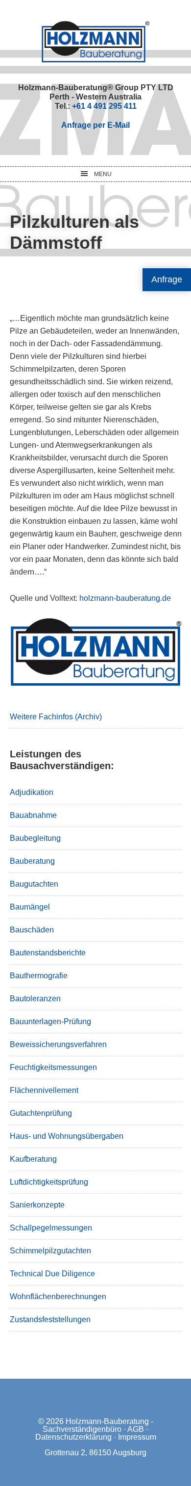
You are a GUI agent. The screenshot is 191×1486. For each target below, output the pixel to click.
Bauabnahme (33, 815)
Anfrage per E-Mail (95, 125)
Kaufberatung (33, 1159)
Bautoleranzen (35, 998)
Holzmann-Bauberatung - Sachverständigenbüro (98, 1425)
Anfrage (166, 279)
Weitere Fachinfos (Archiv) (56, 717)
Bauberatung (32, 861)
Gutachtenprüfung (41, 1113)
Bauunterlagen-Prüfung (50, 1021)
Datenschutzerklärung (73, 1437)
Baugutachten (34, 884)
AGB (135, 1429)
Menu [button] (103, 174)
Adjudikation (31, 792)
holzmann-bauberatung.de (124, 598)
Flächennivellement (44, 1090)
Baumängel (30, 907)
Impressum (137, 1437)
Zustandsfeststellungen (50, 1319)
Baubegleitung (35, 838)
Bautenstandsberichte (48, 953)
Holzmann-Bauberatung (96, 41)
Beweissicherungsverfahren (58, 1044)
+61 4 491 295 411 (104, 106)
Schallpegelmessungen (51, 1228)
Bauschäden (32, 930)
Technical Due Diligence (52, 1273)
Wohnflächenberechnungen (58, 1296)
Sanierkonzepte (37, 1205)
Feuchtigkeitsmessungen (53, 1067)
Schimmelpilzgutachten (50, 1251)
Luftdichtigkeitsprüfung (49, 1182)
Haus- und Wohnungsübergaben (66, 1136)
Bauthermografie (39, 975)
